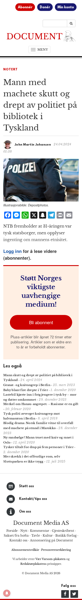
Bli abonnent (41, 322)
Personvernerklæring (56, 549)
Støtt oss (26, 486)
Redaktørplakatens (33, 563)
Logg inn (12, 251)
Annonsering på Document (51, 540)
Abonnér (25, 7)
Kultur (48, 535)
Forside (12, 531)
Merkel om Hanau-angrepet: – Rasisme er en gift (41, 404)
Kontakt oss (18, 540)
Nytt (23, 531)
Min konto (66, 7)
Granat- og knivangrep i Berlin (26, 385)
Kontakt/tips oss (33, 499)
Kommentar (39, 531)
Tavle (35, 535)
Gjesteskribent (63, 531)
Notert (10, 69)
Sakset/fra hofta (16, 535)
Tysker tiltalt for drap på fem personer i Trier (38, 447)
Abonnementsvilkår (25, 549)
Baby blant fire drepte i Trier (25, 390)
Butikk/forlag (66, 535)
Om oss (25, 512)
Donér (45, 7)
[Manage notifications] (6, 593)
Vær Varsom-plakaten (50, 559)
